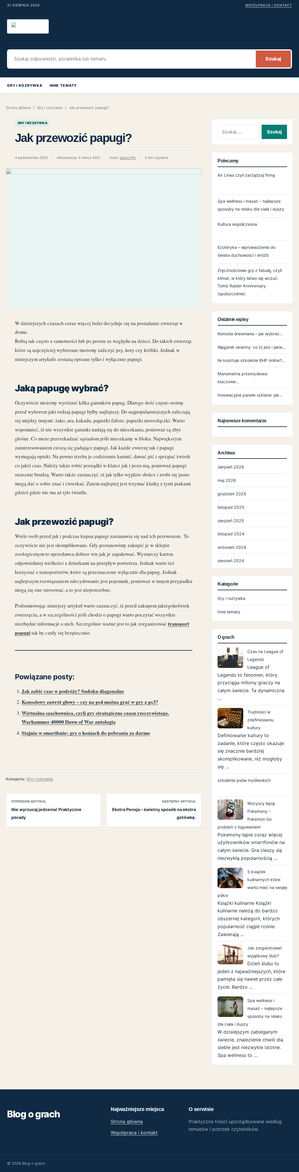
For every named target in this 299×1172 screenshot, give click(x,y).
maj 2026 (227, 480)
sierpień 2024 (231, 560)
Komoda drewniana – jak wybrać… (250, 333)
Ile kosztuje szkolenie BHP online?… (251, 360)
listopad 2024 (231, 533)
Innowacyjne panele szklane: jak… (250, 395)
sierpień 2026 (231, 466)
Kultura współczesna (237, 224)
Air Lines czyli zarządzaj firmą (246, 175)
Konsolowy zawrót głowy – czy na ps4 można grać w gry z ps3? (90, 702)
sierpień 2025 (231, 520)
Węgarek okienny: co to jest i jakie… (252, 347)
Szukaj (273, 59)
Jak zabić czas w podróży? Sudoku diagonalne (73, 691)
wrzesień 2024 (232, 547)
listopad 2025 (231, 507)
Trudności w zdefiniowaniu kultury (260, 719)
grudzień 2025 (232, 493)
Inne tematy (63, 85)
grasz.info (128, 158)
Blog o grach (33, 1114)
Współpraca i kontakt (268, 5)
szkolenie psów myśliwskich (244, 780)
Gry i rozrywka (24, 85)
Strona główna (18, 107)
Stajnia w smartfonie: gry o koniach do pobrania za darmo (86, 733)
